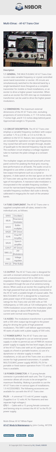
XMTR (31, 435)
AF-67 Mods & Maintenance (16, 425)
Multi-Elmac (21, 435)
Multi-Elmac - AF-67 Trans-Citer (21, 23)
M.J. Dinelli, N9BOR (39, 445)
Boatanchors (9, 435)
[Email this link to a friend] (52, 27)
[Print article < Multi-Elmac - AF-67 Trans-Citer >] (48, 27)
